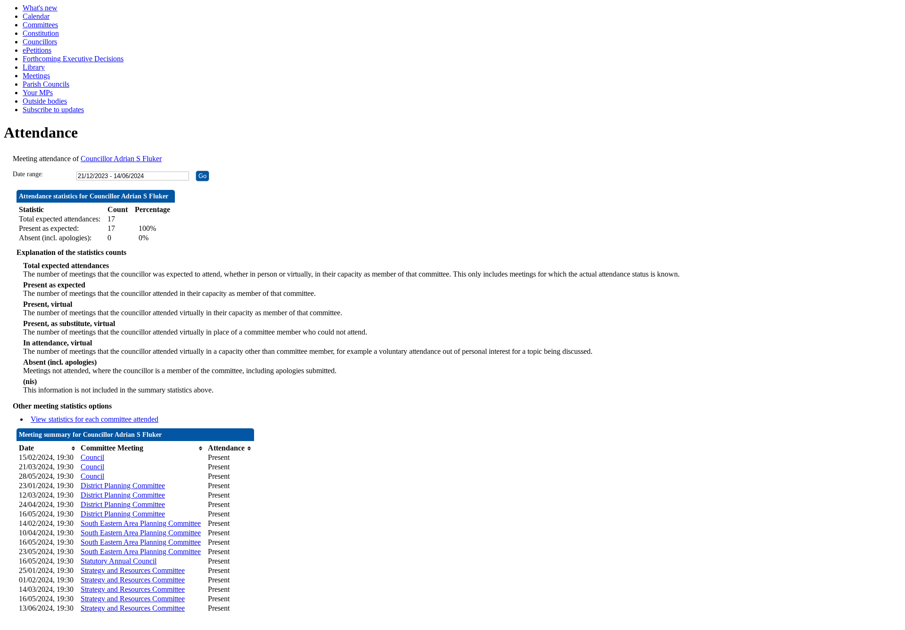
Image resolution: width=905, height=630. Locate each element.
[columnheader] (47, 448)
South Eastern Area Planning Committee (141, 523)
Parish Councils (46, 84)
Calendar (36, 16)
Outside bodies (45, 101)
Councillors (40, 42)
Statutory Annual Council (118, 561)
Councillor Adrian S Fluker (121, 159)
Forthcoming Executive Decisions (73, 59)
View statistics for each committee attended (94, 419)
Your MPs (38, 93)
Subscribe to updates (53, 110)
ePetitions (37, 50)
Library (34, 67)
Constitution (41, 33)
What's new (40, 8)
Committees (40, 25)
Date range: (28, 174)
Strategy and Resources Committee (133, 570)
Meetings (36, 76)
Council (92, 457)
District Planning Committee (123, 486)
